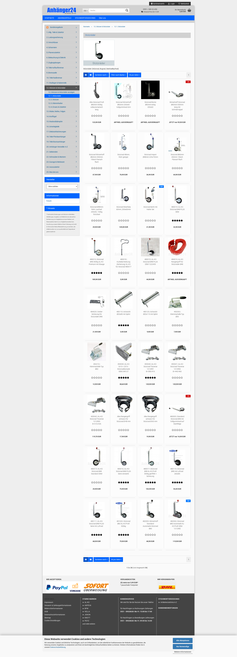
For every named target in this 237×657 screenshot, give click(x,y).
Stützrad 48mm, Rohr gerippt (123, 156)
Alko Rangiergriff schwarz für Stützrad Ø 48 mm (123, 418)
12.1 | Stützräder (54, 96)
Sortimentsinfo (158, 4)
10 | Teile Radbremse (54, 78)
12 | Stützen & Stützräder (55, 88)
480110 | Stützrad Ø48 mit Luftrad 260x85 (177, 471)
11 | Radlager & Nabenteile (56, 83)
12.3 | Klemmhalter (55, 103)
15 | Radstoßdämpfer (54, 122)
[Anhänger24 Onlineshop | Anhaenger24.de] (61, 10)
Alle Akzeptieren (182, 640)
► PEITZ (85, 621)
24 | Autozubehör (52, 167)
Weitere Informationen (182, 652)
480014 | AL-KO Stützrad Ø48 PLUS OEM (177, 209)
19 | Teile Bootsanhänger (55, 142)
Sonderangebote (56, 27)
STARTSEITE (49, 18)
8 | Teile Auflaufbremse (55, 68)
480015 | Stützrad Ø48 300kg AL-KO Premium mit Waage (96, 261)
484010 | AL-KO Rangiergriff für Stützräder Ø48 (177, 261)
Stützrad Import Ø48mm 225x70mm (150, 156)
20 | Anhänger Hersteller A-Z (57, 147)
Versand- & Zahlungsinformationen (57, 605)
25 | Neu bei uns (52, 172)
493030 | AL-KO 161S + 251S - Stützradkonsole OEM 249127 (123, 367)
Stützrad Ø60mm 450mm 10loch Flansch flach (177, 157)
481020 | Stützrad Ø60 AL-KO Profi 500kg (123, 523)
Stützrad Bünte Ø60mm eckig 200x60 (150, 104)
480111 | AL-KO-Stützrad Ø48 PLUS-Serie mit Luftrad (96, 523)
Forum (48, 201)
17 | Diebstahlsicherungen (56, 132)
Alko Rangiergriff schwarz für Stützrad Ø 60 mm (150, 418)
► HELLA (86, 612)
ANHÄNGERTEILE (64, 18)
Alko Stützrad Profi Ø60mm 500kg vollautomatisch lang (96, 106)
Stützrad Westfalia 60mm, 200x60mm (123, 208)
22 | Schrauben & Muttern (56, 157)
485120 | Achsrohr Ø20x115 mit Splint (150, 313)
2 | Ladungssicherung (54, 37)
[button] (85, 74)
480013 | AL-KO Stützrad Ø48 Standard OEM (97, 471)
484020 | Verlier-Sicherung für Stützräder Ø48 (96, 314)
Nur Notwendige (182, 647)
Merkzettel (184, 4)
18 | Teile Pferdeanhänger (56, 137)
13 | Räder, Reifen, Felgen (55, 111)
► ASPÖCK (86, 605)
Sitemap (47, 618)
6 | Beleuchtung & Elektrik (56, 58)
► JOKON (86, 615)
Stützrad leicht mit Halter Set (150, 208)
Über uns (102, 18)
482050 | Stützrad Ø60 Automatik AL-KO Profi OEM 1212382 (177, 525)
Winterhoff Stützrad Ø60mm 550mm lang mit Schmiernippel (177, 106)
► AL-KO (85, 602)
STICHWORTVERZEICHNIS (85, 18)
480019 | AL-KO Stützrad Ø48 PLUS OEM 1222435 (150, 261)
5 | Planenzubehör (53, 52)
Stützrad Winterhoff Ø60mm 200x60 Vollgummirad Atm (123, 104)
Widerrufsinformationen (53, 608)
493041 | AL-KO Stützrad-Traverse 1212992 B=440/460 (177, 367)
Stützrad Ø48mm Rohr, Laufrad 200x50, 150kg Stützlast (96, 210)
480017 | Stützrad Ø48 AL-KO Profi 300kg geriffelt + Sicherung (150, 472)
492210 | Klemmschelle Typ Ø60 (97, 366)
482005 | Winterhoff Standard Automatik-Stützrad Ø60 (150, 525)
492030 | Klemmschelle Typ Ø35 (177, 314)
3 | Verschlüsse (52, 42)
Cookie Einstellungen (52, 621)
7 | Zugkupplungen (53, 63)
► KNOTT (86, 618)
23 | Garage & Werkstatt (55, 162)
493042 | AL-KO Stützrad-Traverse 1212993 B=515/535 (97, 420)
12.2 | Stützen (53, 100)
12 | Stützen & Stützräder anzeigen (61, 92)
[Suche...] (127, 10)
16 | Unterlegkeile (52, 127)
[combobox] (101, 74)
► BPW (85, 608)
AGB (46, 612)
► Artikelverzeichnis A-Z (167, 602)
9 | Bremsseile (51, 73)
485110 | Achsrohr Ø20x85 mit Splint (124, 313)
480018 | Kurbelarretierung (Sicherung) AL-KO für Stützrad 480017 (123, 263)
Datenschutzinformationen (54, 615)
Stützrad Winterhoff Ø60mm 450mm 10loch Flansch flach (96, 158)
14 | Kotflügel (51, 116)
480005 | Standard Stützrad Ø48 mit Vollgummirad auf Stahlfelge (177, 420)
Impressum (48, 602)
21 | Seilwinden (52, 152)
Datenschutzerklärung (58, 647)
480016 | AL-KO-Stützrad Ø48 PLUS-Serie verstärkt (123, 471)
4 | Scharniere (51, 47)
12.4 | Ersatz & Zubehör (57, 107)
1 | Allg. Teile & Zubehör (55, 32)
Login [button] (172, 4)
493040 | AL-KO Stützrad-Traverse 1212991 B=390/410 (150, 367)
